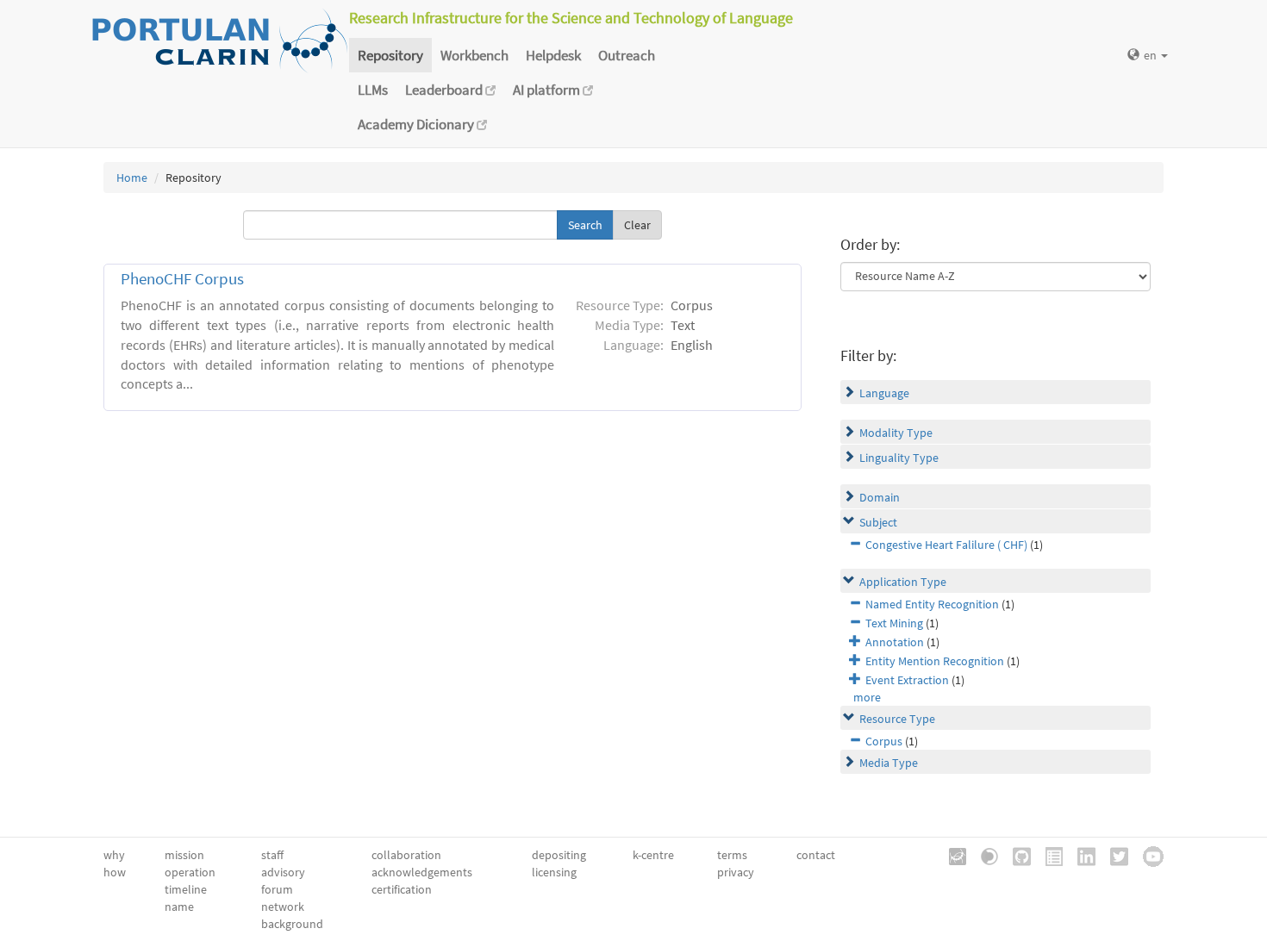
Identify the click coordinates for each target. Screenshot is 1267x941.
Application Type (902, 581)
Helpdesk (553, 55)
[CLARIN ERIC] (951, 855)
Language (884, 393)
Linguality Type (899, 457)
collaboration (406, 855)
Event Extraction (907, 680)
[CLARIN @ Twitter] (1113, 855)
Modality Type (896, 432)
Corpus (883, 741)
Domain (879, 497)
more (867, 697)
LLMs (373, 89)
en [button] (1151, 55)
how (114, 872)
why (114, 855)
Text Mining (894, 623)
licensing (554, 872)
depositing (559, 855)
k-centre (653, 855)
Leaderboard (445, 89)
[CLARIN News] (1048, 855)
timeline (186, 889)
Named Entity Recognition (932, 604)
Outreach (626, 55)
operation (190, 872)
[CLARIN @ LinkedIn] (1080, 855)
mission (184, 855)
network (282, 906)
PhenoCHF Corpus (182, 279)
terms (732, 855)
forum (277, 889)
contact (815, 855)
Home (131, 177)
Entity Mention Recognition (934, 661)
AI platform (548, 89)
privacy (735, 872)
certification (401, 889)
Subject (878, 522)
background (292, 924)
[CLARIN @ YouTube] (1147, 855)
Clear (637, 225)
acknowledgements (421, 872)
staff (272, 855)
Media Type (888, 762)
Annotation (894, 642)
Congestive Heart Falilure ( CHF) (946, 544)
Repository (390, 55)
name (179, 906)
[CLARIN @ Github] (1016, 855)
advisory (283, 872)
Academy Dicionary (417, 124)
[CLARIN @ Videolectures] (983, 855)
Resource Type (897, 718)
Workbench (474, 55)
